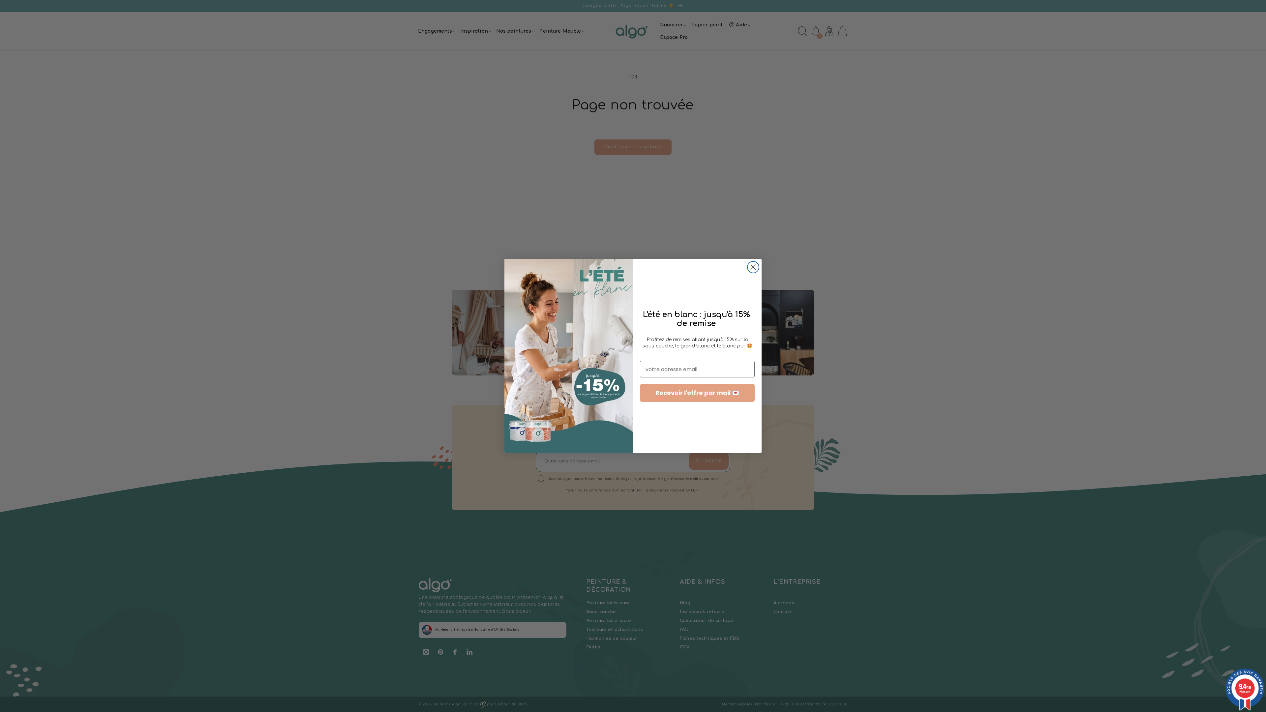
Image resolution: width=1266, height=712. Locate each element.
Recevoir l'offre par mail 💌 (697, 393)
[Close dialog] (753, 267)
